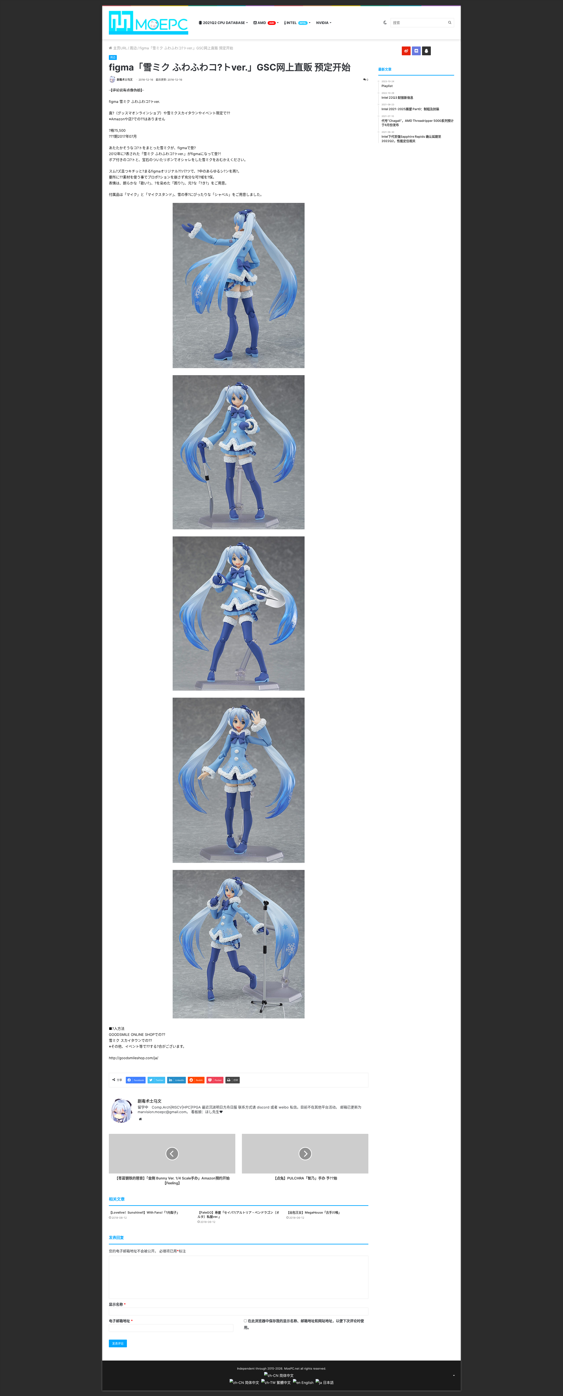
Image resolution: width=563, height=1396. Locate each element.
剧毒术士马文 (125, 79)
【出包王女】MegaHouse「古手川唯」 (313, 1212)
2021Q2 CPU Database (223, 22)
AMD (265, 22)
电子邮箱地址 (121, 1321)
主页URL (119, 48)
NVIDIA (322, 22)
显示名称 (117, 1304)
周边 (133, 48)
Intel (296, 22)
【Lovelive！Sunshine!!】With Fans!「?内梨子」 (144, 1212)
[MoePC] (148, 23)
